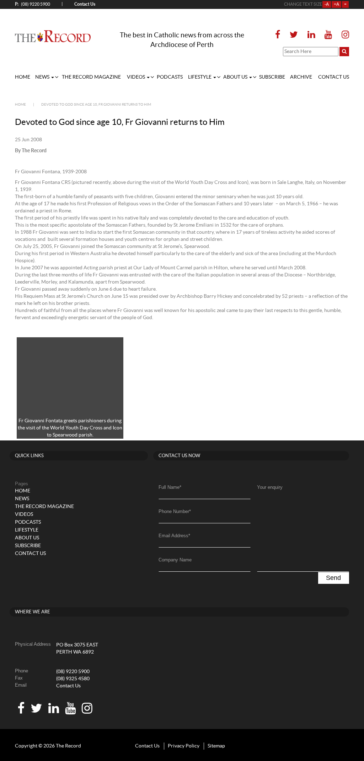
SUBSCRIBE (272, 77)
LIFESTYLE (200, 77)
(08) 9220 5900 (32, 4)
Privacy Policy (183, 746)
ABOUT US (235, 77)
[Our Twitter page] (293, 35)
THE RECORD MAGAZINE (91, 77)
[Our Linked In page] (311, 35)
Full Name (170, 487)
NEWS (42, 77)
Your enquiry (270, 487)
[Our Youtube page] (328, 35)
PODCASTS (170, 77)
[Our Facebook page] (279, 35)
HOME (22, 77)
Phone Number (175, 511)
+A (336, 4)
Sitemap (216, 746)
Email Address (174, 535)
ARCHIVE (301, 77)
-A (327, 4)
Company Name (175, 559)
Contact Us (68, 685)
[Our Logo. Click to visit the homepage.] (53, 36)
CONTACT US (333, 77)
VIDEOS (136, 77)
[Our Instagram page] (343, 35)
